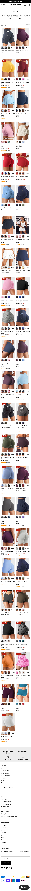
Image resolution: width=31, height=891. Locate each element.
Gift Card (3, 842)
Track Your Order (5, 806)
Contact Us (4, 799)
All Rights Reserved (15, 886)
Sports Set (3, 840)
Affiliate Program (5, 775)
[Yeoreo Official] (15, 5)
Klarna (2, 785)
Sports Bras (4, 835)
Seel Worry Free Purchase (7, 787)
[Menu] (1, 4)
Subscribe (6, 862)
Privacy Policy (4, 814)
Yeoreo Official (7, 886)
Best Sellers (4, 825)
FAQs (2, 797)
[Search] (4, 4)
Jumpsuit (3, 832)
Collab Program (5, 773)
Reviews (3, 780)
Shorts (2, 830)
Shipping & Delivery (6, 801)
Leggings (3, 827)
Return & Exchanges (6, 804)
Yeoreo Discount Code (6, 809)
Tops (2, 837)
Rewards (3, 778)
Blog (2, 783)
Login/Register (5, 770)
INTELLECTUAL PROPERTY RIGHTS (10, 816)
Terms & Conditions (6, 811)
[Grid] (27, 25)
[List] (29, 25)
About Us (3, 768)
